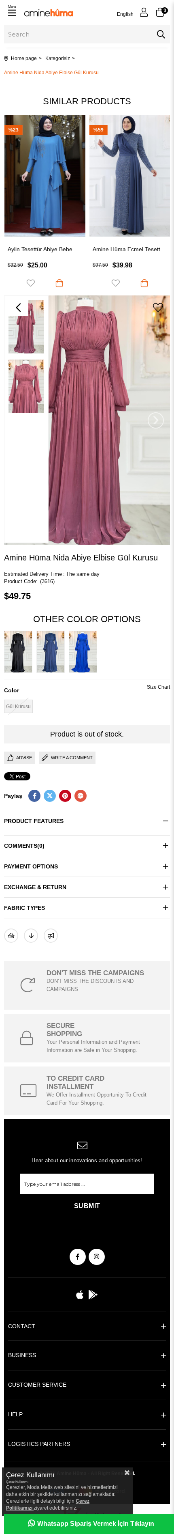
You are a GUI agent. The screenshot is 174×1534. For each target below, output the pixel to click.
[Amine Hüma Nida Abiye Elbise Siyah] (20, 652)
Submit (87, 1205)
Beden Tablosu (158, 688)
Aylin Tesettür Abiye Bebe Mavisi (44, 249)
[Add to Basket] (59, 283)
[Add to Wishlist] (11, 936)
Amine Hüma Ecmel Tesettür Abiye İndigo (129, 249)
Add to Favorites (30, 283)
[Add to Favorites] (158, 307)
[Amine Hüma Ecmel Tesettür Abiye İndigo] (129, 176)
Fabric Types (24, 908)
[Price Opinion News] (31, 936)
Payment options (31, 866)
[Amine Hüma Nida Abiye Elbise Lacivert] (52, 652)
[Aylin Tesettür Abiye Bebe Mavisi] (44, 176)
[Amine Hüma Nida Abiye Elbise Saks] (85, 652)
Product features (34, 821)
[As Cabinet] (51, 936)
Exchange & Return (35, 887)
